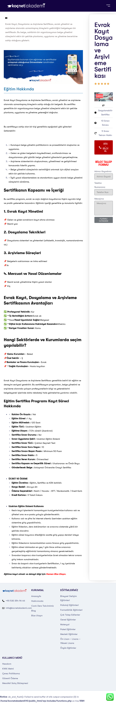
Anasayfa (36, 596)
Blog (33, 610)
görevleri (67, 126)
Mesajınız (99, 198)
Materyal (64, 624)
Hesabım (6, 663)
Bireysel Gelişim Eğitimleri (68, 598)
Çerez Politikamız (11, 673)
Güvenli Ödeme (10, 678)
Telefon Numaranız (99, 185)
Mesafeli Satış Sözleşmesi (15, 683)
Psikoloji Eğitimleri (69, 605)
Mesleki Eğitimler (68, 634)
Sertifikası (46, 100)
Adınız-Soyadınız (102, 171)
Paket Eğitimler (68, 629)
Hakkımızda (37, 601)
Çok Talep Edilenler (70, 614)
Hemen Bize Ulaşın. (56, 574)
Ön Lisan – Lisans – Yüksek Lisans (70, 641)
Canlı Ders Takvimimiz (42, 605)
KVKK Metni (8, 668)
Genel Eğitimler (68, 619)
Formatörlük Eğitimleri (71, 610)
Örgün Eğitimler (68, 648)
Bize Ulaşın (36, 615)
